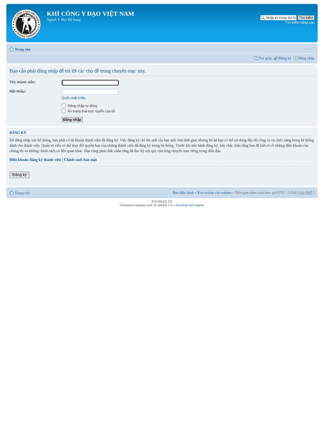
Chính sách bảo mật (80, 160)
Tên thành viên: (22, 82)
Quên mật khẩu (73, 98)
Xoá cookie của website (214, 192)
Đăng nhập (306, 58)
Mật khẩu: (17, 91)
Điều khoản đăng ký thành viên (35, 160)
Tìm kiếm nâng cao (300, 22)
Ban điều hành (183, 192)
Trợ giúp (265, 58)
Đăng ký (285, 58)
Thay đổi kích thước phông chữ (310, 48)
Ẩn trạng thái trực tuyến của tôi (91, 111)
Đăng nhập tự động (82, 106)
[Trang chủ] (27, 23)
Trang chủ (22, 49)
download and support (190, 205)
